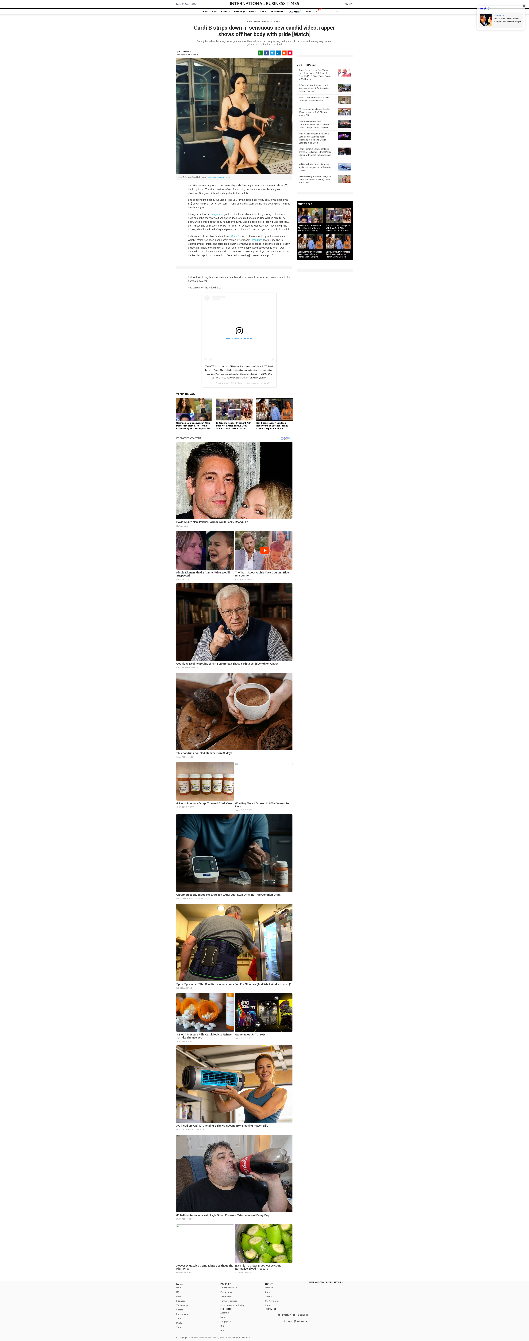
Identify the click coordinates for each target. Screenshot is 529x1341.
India (178, 1288)
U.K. (222, 1326)
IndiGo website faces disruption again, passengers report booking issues (315, 167)
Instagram (256, 240)
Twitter (285, 1314)
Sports (263, 11)
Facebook (302, 1314)
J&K (317, 11)
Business (225, 11)
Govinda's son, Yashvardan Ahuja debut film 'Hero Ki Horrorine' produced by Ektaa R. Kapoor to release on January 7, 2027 (193, 427)
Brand (267, 1292)
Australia (224, 1313)
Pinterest (302, 1321)
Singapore (225, 1321)
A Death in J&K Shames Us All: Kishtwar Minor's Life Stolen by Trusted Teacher (314, 88)
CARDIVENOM (237, 383)
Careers (268, 1296)
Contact (268, 1305)
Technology (239, 11)
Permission (226, 1292)
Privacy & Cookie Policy (232, 1305)
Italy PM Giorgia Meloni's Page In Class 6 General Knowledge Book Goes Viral (315, 179)
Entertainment (277, 11)
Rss (289, 1321)
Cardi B (235, 236)
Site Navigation (272, 1301)
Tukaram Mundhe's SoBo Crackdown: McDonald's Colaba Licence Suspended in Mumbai (314, 124)
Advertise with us (228, 1288)
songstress (216, 214)
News (214, 11)
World (179, 1296)
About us (268, 1288)
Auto (178, 1318)
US (177, 1292)
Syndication (226, 1296)
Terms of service (228, 1301)
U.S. (222, 1330)
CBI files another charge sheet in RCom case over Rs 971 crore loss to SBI (314, 112)
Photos (180, 1323)
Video (308, 11)
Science (252, 11)
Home (205, 11)
